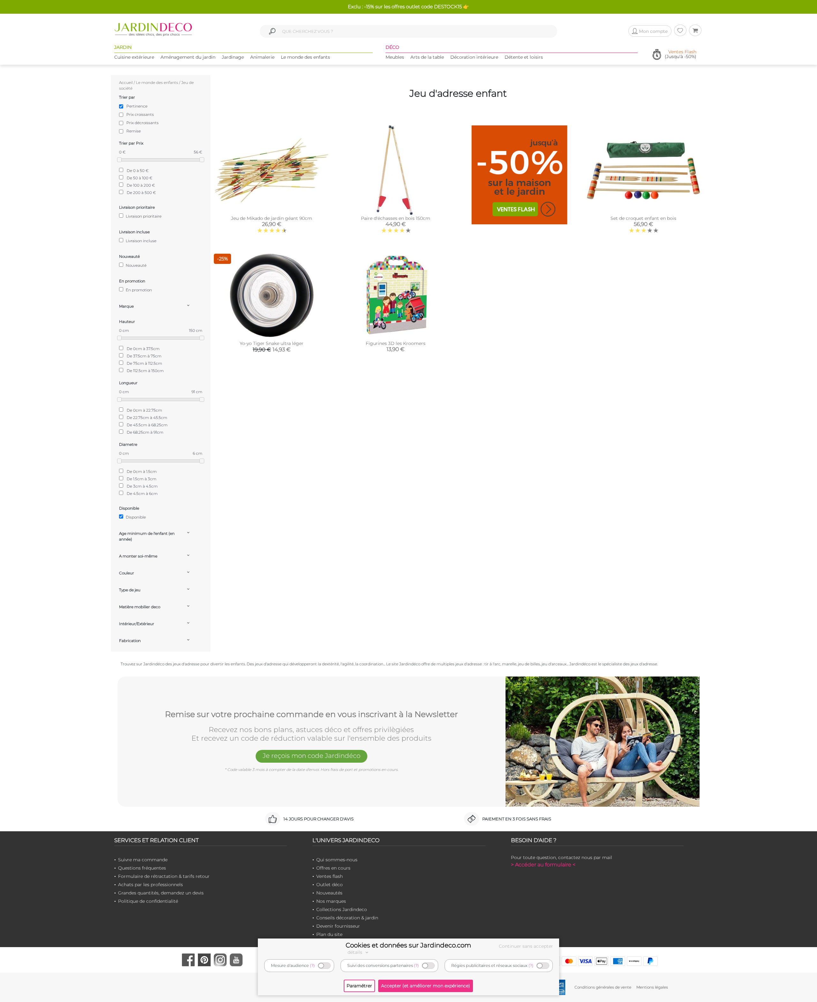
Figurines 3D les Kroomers (395, 343)
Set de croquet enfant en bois (643, 218)
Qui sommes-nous (336, 860)
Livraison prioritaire (143, 216)
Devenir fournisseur (338, 926)
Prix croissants (140, 114)
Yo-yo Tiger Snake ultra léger (272, 343)
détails (356, 952)
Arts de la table (427, 57)
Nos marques (331, 901)
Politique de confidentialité (148, 901)
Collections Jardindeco (341, 909)
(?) (312, 965)
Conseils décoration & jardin (347, 918)
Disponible (135, 517)
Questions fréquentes (142, 868)
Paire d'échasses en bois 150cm (395, 218)
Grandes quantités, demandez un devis (161, 893)
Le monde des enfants (305, 57)
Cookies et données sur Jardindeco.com (408, 945)
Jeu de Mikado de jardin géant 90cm (271, 218)
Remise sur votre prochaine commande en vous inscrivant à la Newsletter (311, 714)
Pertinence (136, 106)
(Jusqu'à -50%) (680, 54)
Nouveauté (135, 265)
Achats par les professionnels (150, 884)
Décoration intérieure (474, 57)
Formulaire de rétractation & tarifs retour (164, 876)
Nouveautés (329, 893)
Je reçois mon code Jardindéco (311, 755)
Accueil (126, 82)
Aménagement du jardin (188, 57)
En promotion (138, 290)
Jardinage (233, 57)
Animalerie (262, 57)
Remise (133, 131)
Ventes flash (329, 876)
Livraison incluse (140, 240)
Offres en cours (333, 868)
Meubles (395, 57)
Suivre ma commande (143, 860)
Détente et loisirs (524, 57)
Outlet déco (329, 884)
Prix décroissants (142, 122)
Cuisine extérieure (134, 57)
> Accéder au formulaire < (543, 865)
